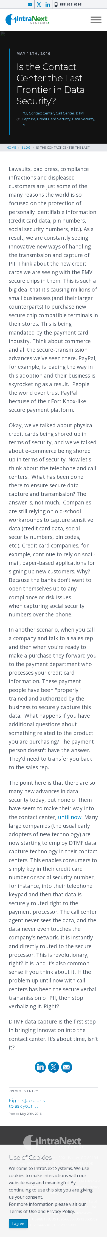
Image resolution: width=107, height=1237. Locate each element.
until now (69, 817)
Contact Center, (42, 113)
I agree (18, 1223)
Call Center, (66, 113)
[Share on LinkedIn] (40, 1067)
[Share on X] (53, 1067)
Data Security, (83, 118)
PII (24, 124)
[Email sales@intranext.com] (30, 4)
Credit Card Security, (54, 118)
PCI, (25, 113)
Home (11, 147)
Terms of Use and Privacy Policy (41, 1211)
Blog (25, 147)
